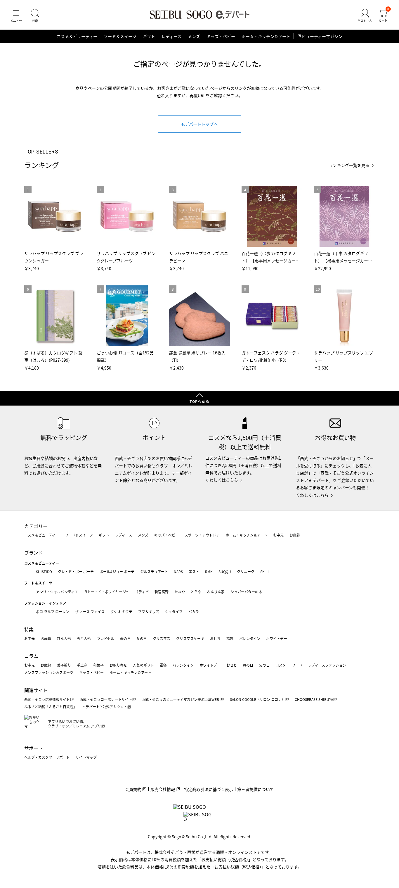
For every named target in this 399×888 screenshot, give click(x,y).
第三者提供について (255, 789)
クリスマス (161, 638)
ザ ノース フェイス (90, 611)
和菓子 (98, 665)
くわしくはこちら (221, 480)
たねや (179, 591)
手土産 (82, 665)
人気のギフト (143, 665)
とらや (196, 591)
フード (297, 665)
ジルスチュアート (154, 571)
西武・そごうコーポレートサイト (105, 699)
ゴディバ (142, 591)
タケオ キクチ (121, 611)
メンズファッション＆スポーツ (48, 672)
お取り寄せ (118, 665)
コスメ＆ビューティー (77, 36)
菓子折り (64, 665)
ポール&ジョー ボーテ (117, 571)
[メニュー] (16, 16)
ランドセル (105, 638)
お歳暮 (294, 534)
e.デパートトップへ (199, 124)
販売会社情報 (162, 789)
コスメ (280, 665)
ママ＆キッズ (148, 611)
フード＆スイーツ (120, 36)
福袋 (229, 638)
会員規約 (133, 789)
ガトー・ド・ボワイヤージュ (106, 591)
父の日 (141, 638)
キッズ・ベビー (221, 36)
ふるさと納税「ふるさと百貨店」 (50, 706)
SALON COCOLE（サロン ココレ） (257, 699)
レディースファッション (327, 665)
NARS (178, 571)
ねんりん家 (216, 591)
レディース (171, 36)
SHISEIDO (44, 571)
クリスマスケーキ (190, 638)
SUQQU (224, 571)
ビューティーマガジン (322, 36)
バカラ (193, 611)
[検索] (35, 16)
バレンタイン (249, 638)
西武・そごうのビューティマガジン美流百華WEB (181, 699)
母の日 (125, 638)
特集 (29, 629)
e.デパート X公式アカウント (105, 706)
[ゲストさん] (365, 16)
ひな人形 (64, 638)
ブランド (33, 552)
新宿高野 (162, 591)
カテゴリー (36, 526)
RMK (209, 571)
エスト (194, 571)
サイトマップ (86, 757)
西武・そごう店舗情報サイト (47, 699)
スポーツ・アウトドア (202, 534)
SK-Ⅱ (264, 571)
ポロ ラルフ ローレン (52, 611)
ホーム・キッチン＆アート (266, 36)
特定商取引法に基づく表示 (208, 789)
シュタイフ (174, 611)
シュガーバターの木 (246, 591)
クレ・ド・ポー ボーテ (76, 571)
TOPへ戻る (199, 401)
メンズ (194, 36)
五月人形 (84, 638)
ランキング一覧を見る (349, 165)
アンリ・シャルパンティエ (57, 591)
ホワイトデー (276, 638)
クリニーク (245, 571)
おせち (215, 638)
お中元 (278, 534)
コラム (31, 655)
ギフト (149, 36)
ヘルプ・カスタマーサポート (47, 757)
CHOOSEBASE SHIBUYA (314, 699)
